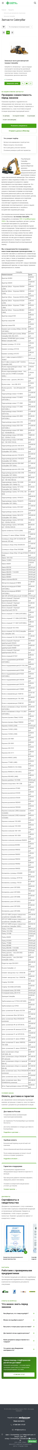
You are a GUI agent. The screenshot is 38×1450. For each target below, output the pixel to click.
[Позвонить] (22, 83)
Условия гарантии (9, 1189)
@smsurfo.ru (21, 1430)
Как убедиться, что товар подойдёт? (16, 1313)
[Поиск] (35, 3)
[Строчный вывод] (8, 32)
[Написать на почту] (26, 83)
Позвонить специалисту (19, 125)
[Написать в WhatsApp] (30, 83)
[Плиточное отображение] (3, 32)
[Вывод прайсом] (12, 32)
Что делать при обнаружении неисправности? (13, 1349)
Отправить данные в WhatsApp (19, 131)
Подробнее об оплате (10, 1158)
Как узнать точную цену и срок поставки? (17, 1326)
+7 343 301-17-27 (19, 1374)
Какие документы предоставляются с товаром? (16, 1340)
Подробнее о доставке (11, 1132)
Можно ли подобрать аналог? (13, 1320)
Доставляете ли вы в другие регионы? (16, 1333)
